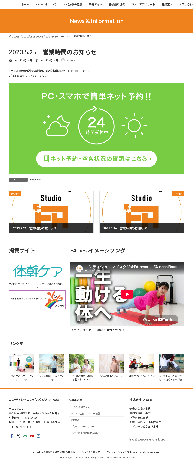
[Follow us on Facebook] (12, 436)
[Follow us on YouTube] (31, 436)
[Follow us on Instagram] (38, 436)
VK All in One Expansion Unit (120, 457)
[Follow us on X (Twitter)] (18, 436)
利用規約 (75, 420)
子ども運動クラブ (80, 407)
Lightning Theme (95, 457)
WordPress (76, 457)
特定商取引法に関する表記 (85, 433)
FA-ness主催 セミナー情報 (85, 413)
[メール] (25, 436)
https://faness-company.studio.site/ (147, 439)
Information (36, 179)
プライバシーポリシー (82, 426)
